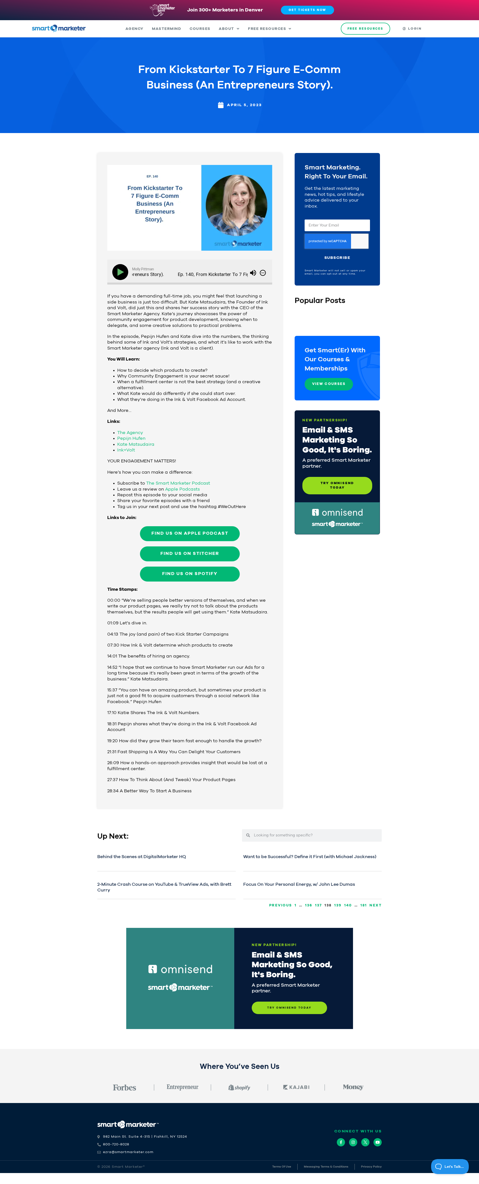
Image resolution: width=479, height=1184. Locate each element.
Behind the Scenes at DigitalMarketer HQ (141, 857)
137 (318, 905)
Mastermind (166, 29)
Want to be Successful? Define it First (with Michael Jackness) (309, 857)
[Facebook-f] (341, 1142)
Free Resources (267, 29)
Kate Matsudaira (135, 444)
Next (375, 905)
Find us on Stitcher (189, 553)
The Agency (130, 433)
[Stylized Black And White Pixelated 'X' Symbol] (365, 1142)
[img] (262, 273)
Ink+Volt (126, 450)
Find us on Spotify (190, 574)
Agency (134, 29)
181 (363, 905)
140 (348, 905)
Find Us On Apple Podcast (189, 533)
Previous (280, 905)
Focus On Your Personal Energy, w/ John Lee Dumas (299, 884)
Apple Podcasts (182, 489)
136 (309, 905)
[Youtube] (377, 1142)
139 (338, 905)
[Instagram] (353, 1142)
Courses (200, 29)
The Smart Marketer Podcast (178, 483)
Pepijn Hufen (131, 438)
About (226, 29)
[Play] (121, 272)
